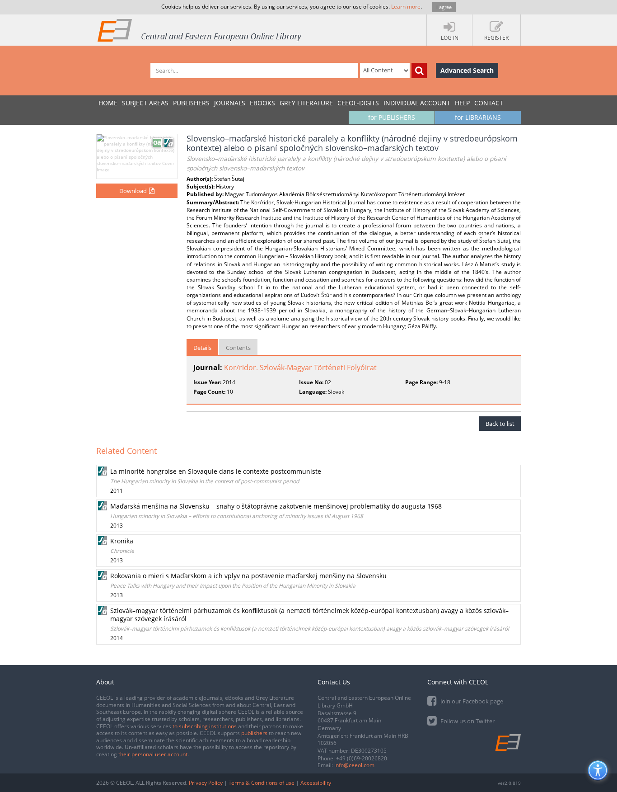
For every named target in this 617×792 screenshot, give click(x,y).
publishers (254, 733)
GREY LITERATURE (306, 103)
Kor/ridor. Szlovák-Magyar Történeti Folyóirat (300, 367)
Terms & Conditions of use (261, 783)
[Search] (419, 70)
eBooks (262, 103)
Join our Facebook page (471, 701)
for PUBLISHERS (391, 117)
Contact (488, 103)
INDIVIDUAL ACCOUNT (416, 103)
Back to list (500, 424)
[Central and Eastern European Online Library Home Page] (200, 29)
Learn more (406, 6)
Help (462, 103)
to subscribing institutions (205, 726)
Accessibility (315, 783)
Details (202, 348)
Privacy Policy (206, 783)
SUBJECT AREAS (145, 103)
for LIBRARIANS (478, 117)
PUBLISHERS (191, 103)
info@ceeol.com (354, 765)
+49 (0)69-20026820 (361, 758)
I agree (444, 7)
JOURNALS (229, 103)
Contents (238, 348)
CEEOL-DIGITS (358, 103)
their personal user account (152, 754)
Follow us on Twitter (467, 721)
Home (107, 103)
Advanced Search (467, 70)
